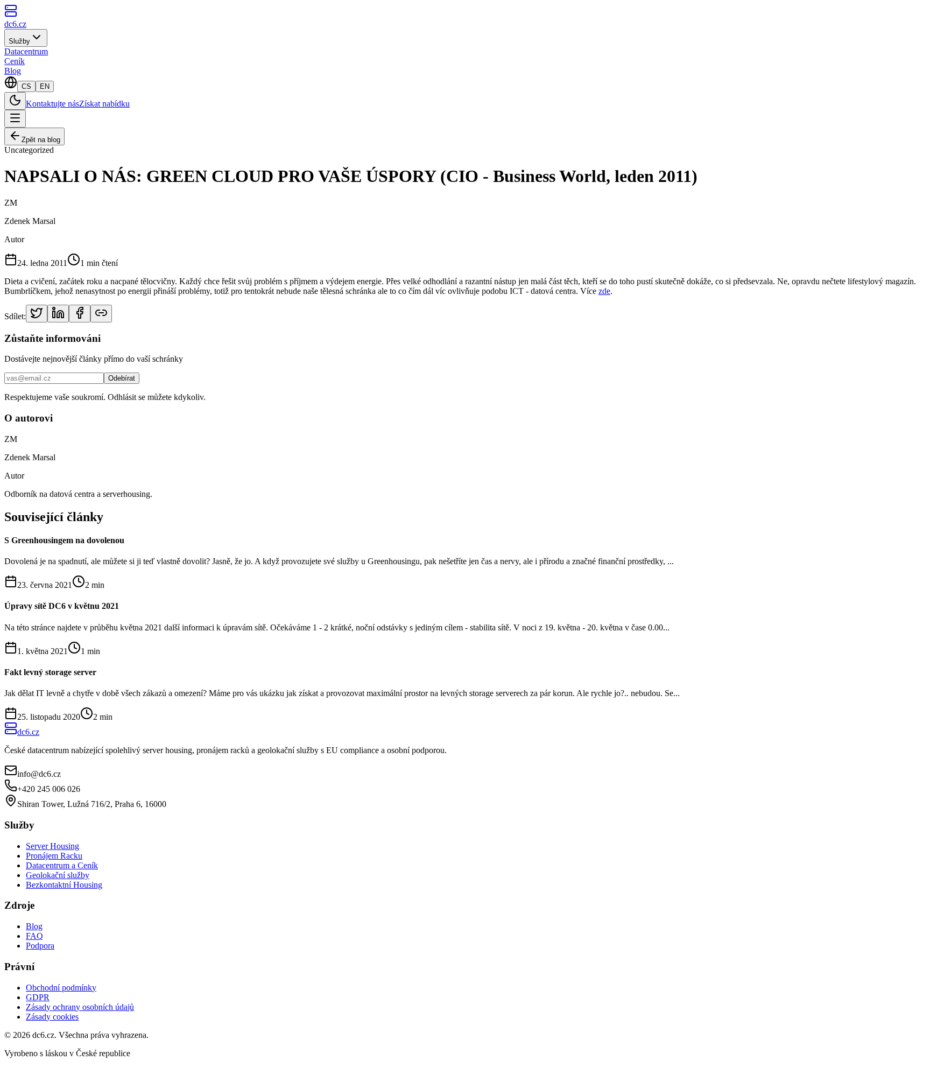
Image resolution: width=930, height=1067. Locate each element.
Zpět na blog (41, 140)
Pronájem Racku (54, 855)
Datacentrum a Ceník (62, 865)
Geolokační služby (57, 875)
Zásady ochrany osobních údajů (80, 1007)
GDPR (38, 997)
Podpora (40, 945)
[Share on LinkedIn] (58, 313)
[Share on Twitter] (36, 313)
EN (45, 86)
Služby (19, 41)
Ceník (14, 61)
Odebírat (121, 378)
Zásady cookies (52, 1016)
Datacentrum (26, 51)
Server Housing (52, 846)
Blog (12, 70)
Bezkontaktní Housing (64, 884)
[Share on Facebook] (79, 313)
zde (604, 291)
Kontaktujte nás (52, 103)
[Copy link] (101, 313)
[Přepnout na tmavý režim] (15, 101)
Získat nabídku (104, 103)
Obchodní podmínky (61, 987)
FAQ (34, 935)
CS (26, 86)
